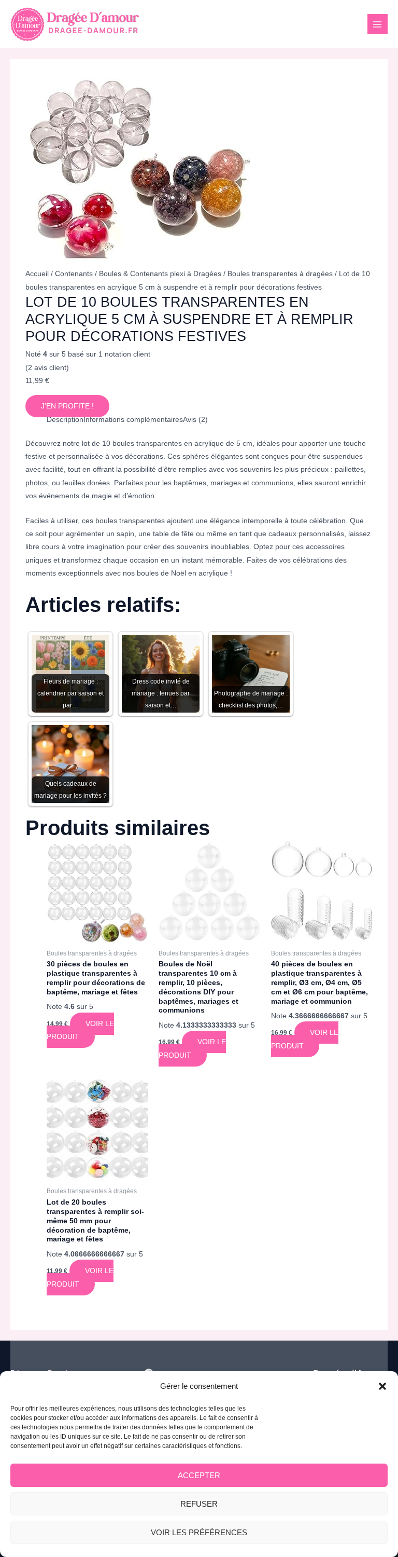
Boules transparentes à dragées (280, 274)
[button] (382, 1386)
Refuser (199, 1503)
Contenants (74, 274)
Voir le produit (80, 1030)
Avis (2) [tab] (195, 420)
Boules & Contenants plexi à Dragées (160, 274)
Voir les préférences (199, 1532)
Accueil (37, 274)
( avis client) (47, 368)
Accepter (199, 1475)
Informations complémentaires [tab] (133, 420)
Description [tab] (65, 420)
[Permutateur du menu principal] (377, 24)
